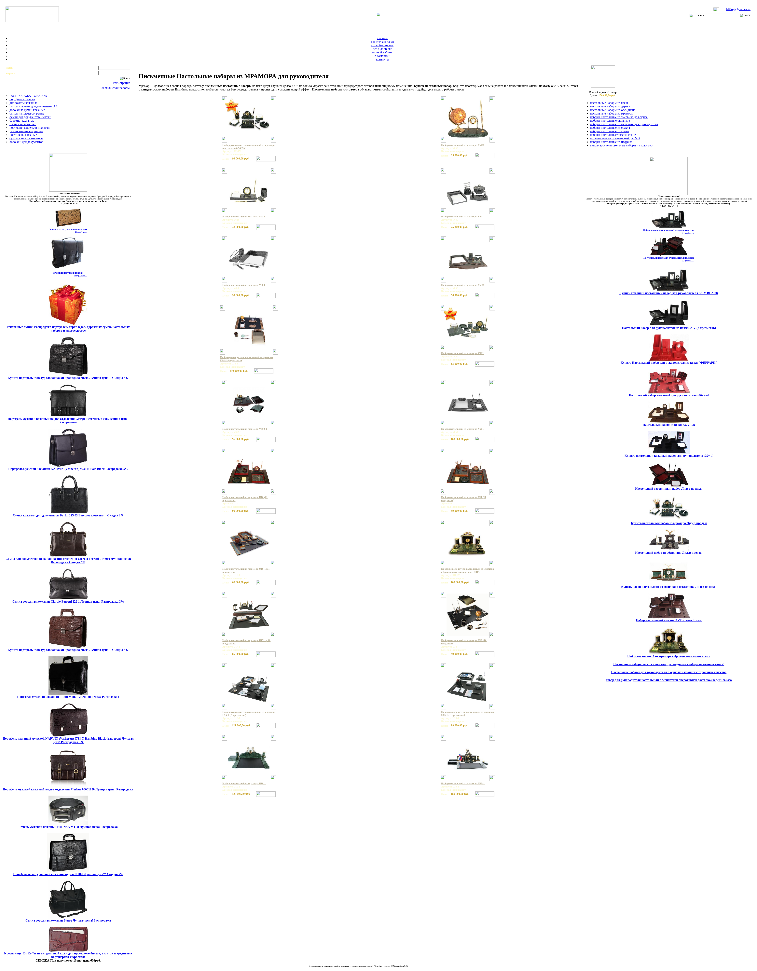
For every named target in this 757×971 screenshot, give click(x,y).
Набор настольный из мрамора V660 (243, 284)
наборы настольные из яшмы (609, 131)
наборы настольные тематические (613, 134)
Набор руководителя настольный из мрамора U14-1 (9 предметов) (246, 359)
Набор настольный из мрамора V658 (243, 216)
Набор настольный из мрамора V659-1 (244, 428)
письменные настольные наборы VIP (615, 138)
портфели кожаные (22, 99)
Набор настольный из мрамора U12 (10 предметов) (464, 642)
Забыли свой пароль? (116, 87)
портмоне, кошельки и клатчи (29, 127)
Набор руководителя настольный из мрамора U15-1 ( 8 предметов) (467, 713)
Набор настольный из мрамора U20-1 (463, 783)
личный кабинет (382, 52)
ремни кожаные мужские (26, 131)
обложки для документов (26, 142)
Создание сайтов (348, 968)
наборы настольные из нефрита (611, 142)
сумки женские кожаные (26, 138)
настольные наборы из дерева (610, 106)
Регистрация (121, 83)
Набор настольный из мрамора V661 (462, 428)
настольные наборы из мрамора (611, 113)
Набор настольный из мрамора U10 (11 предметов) (245, 499)
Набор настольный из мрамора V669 (462, 145)
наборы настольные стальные (610, 120)
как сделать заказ (382, 41)
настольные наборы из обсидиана (612, 110)
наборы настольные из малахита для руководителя (624, 124)
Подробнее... (81, 232)
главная (382, 38)
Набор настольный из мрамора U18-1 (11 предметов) (246, 570)
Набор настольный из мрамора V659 (462, 284)
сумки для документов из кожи (30, 117)
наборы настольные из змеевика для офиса (619, 117)
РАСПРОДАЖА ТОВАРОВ (28, 95)
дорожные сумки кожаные (27, 110)
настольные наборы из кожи (609, 102)
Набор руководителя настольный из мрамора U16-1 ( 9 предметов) (248, 713)
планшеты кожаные (22, 124)
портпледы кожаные (23, 134)
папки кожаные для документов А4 (33, 106)
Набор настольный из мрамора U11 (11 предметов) (463, 499)
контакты (382, 59)
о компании (382, 56)
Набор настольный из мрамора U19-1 (244, 783)
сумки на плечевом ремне (26, 113)
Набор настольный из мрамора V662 (462, 353)
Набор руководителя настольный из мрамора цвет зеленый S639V (248, 147)
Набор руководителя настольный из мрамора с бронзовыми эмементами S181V (467, 570)
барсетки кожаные (21, 120)
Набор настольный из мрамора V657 (462, 216)
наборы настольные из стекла (610, 127)
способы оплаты (382, 45)
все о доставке (382, 48)
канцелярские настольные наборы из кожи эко (621, 145)
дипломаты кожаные (23, 102)
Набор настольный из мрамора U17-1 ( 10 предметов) (246, 642)
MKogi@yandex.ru (738, 9)
